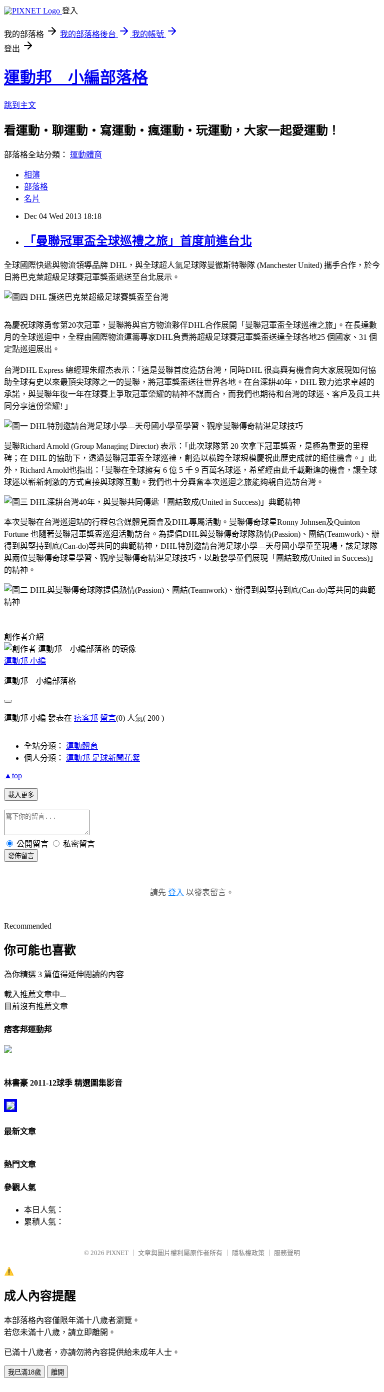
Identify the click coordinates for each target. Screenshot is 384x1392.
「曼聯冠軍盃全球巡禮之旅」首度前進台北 (138, 240)
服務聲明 (287, 1253)
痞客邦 (86, 718)
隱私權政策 (248, 1253)
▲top (13, 775)
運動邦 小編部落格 (76, 77)
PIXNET (117, 1253)
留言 (108, 718)
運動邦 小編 (25, 661)
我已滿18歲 (24, 1372)
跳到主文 (20, 105)
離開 (57, 1372)
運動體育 (86, 154)
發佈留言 (21, 856)
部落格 (36, 186)
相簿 (32, 174)
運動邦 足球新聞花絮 (103, 758)
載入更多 (21, 795)
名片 (32, 198)
